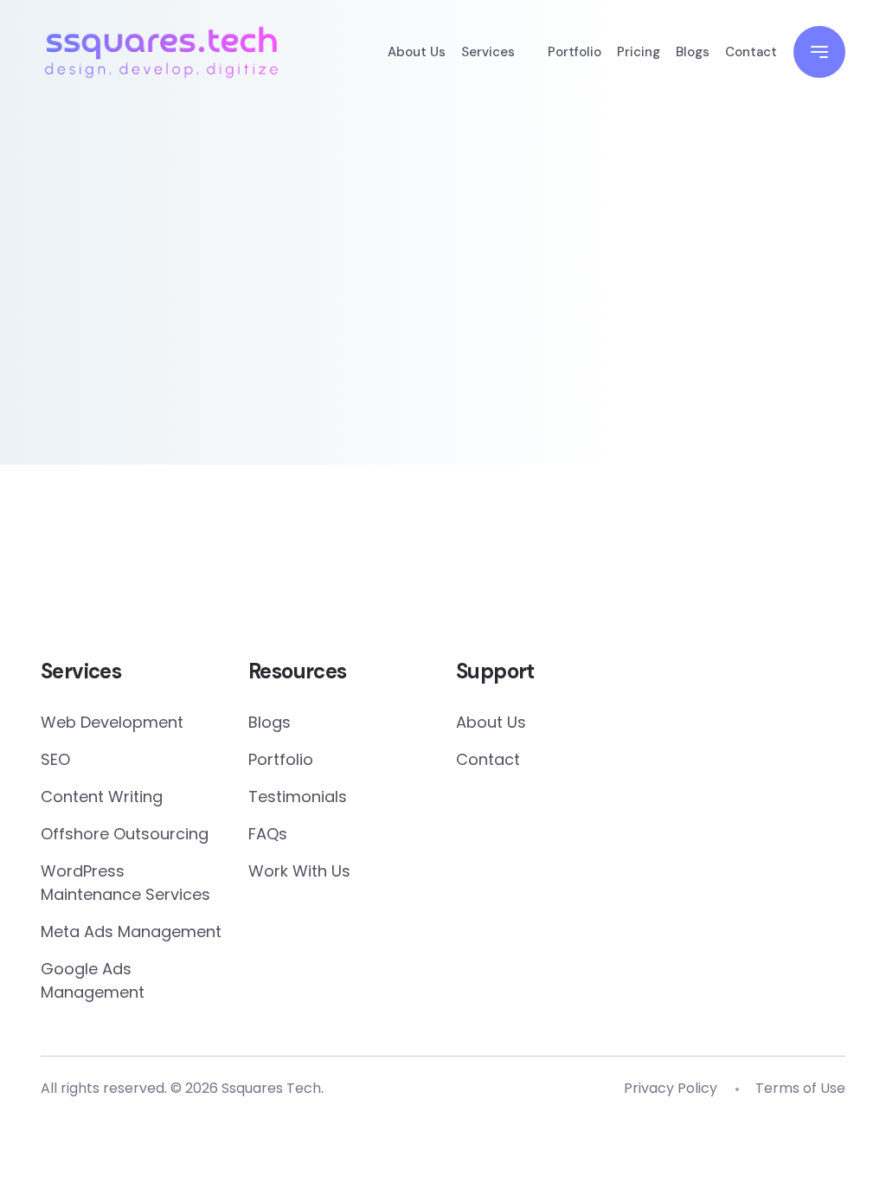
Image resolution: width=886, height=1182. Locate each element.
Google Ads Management (92, 980)
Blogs (692, 52)
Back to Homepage (174, 389)
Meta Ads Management (131, 931)
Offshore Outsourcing (125, 834)
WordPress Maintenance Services (125, 882)
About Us (417, 52)
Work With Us (299, 871)
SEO (55, 759)
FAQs (267, 834)
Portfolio (574, 52)
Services (488, 52)
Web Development (112, 722)
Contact (751, 52)
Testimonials (297, 796)
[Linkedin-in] (500, 575)
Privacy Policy (670, 1088)
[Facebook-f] (385, 575)
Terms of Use (800, 1088)
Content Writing (102, 796)
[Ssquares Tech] (161, 50)
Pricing (638, 52)
